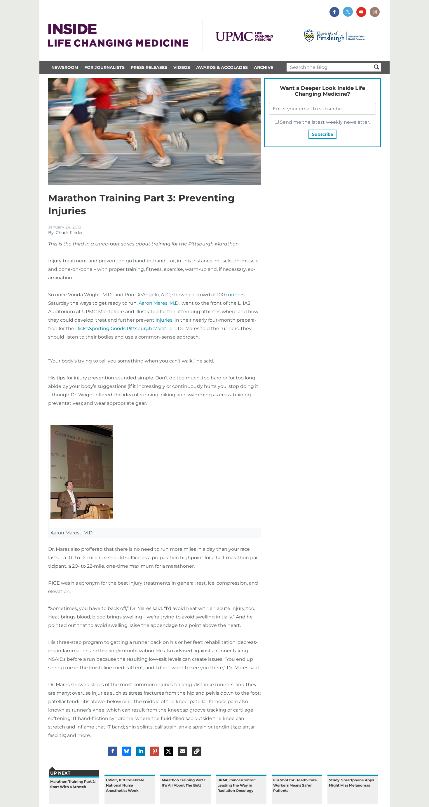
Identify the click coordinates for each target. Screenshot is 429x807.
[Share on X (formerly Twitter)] (168, 751)
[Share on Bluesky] (126, 751)
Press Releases (149, 67)
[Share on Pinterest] (154, 751)
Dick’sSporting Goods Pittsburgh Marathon (125, 328)
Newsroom (64, 67)
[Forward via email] (182, 751)
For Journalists (104, 67)
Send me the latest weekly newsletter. (324, 122)
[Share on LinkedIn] (140, 751)
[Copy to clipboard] (196, 751)
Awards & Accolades (222, 67)
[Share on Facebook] (112, 751)
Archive (263, 67)
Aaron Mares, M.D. (159, 303)
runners (235, 294)
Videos (181, 67)
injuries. (164, 320)
